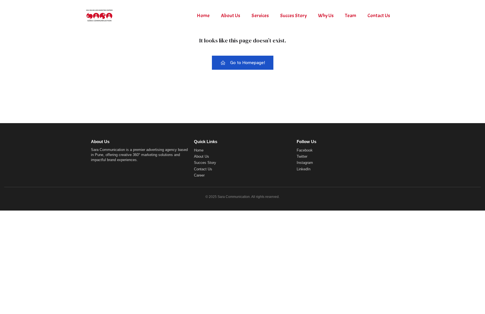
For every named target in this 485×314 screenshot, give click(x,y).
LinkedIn (303, 169)
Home (203, 15)
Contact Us (378, 15)
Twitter (302, 156)
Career (199, 175)
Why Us (326, 15)
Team (350, 15)
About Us (230, 15)
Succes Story (293, 15)
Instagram (305, 163)
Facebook (305, 150)
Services (260, 15)
